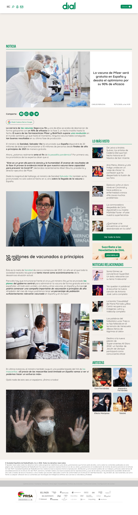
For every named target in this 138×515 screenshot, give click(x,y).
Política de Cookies (90, 484)
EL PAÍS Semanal (89, 496)
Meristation (102, 499)
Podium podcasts (64, 499)
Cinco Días (73, 496)
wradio (65, 496)
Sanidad (29, 270)
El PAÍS (44, 492)
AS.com (92, 492)
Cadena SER (85, 492)
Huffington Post (47, 496)
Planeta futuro (97, 496)
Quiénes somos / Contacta (32, 484)
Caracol (107, 492)
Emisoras (45, 484)
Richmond (43, 499)
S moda (82, 499)
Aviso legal (53, 484)
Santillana (64, 492)
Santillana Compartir (76, 492)
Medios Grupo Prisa (25, 499)
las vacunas (27, 128)
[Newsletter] (22, 7)
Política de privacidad (75, 484)
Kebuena (105, 496)
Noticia (11, 46)
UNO (59, 496)
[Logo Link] (69, 6)
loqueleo (92, 499)
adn (99, 492)
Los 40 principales (55, 492)
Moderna (53, 499)
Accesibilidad (62, 484)
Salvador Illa (66, 176)
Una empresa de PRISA (25, 494)
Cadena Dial (82, 496)
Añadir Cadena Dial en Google (21, 122)
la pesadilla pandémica (59, 154)
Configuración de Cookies (106, 484)
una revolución (78, 133)
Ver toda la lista (112, 237)
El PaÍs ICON (73, 499)
